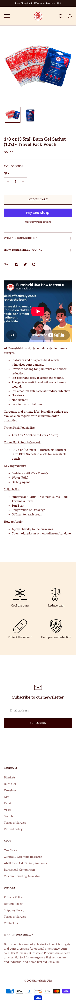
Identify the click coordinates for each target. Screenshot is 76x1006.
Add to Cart (38, 199)
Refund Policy (13, 904)
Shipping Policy (14, 910)
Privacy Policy (13, 897)
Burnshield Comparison (19, 869)
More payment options (38, 221)
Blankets (9, 777)
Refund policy (13, 829)
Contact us (11, 923)
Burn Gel (10, 784)
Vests (7, 810)
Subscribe (38, 723)
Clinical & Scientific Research (23, 857)
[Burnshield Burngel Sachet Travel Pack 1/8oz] (12, 115)
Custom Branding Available (22, 876)
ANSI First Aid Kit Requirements (25, 863)
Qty (7, 173)
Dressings (10, 790)
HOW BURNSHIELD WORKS (23, 249)
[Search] (61, 16)
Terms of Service (15, 822)
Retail (7, 803)
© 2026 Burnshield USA (38, 980)
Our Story (10, 850)
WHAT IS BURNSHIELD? (20, 238)
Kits (6, 797)
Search (8, 816)
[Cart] (69, 16)
